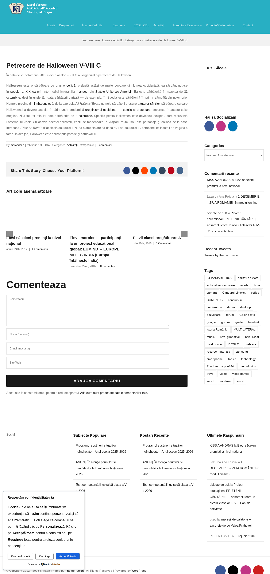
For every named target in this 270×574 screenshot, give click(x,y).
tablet (232, 359)
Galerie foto (247, 314)
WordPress (138, 570)
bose (257, 285)
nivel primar (214, 344)
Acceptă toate (67, 556)
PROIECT (234, 344)
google (211, 322)
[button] (258, 25)
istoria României (217, 329)
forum (230, 314)
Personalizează (20, 556)
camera (212, 292)
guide (239, 322)
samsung (242, 351)
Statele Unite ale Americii (113, 91)
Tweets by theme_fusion (221, 255)
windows (225, 381)
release (251, 344)
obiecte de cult (217, 213)
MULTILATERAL (244, 329)
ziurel (240, 381)
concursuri (235, 300)
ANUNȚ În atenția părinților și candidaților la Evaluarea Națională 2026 (99, 468)
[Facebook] (209, 126)
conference (214, 307)
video (223, 373)
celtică (70, 85)
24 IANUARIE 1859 (219, 278)
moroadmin (17, 145)
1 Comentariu (40, 249)
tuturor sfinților (150, 103)
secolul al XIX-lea (23, 91)
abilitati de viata (248, 278)
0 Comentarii (104, 145)
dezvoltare (214, 314)
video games (240, 373)
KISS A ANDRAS (219, 180)
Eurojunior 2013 (245, 536)
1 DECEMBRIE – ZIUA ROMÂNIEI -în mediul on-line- (235, 468)
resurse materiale (218, 351)
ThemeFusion (74, 570)
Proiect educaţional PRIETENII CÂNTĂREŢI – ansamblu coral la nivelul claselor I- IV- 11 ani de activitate (232, 497)
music (211, 337)
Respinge (44, 556)
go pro (225, 322)
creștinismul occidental (101, 109)
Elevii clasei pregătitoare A (157, 238)
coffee (255, 292)
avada (244, 285)
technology (248, 359)
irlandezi (82, 91)
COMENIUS (215, 300)
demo (231, 307)
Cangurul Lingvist (234, 292)
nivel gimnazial (230, 337)
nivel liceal (252, 337)
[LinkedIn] (233, 126)
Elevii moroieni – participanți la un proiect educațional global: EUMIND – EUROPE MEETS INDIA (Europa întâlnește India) (95, 249)
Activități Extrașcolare (80, 145)
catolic (127, 109)
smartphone (215, 359)
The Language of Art (220, 366)
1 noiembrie (83, 116)
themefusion (248, 366)
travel (210, 373)
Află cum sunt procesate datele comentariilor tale (113, 393)
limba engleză (43, 103)
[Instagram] (221, 126)
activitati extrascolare (221, 285)
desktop (245, 307)
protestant (143, 109)
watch (211, 381)
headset (253, 322)
